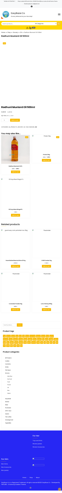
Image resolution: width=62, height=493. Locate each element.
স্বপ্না (18, 345)
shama (21, 342)
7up (4, 336)
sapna (11, 342)
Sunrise (34, 342)
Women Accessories (39, 447)
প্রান (54, 342)
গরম (45, 342)
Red (4, 342)
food (47, 336)
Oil (24, 127)
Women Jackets (37, 444)
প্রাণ (51, 342)
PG (43, 339)
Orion (34, 339)
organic (30, 339)
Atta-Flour (9, 376)
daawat (38, 336)
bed (20, 336)
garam (51, 336)
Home (24, 477)
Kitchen (7, 401)
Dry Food (9, 379)
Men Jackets (5, 470)
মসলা (4, 345)
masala (21, 339)
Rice (8, 342)
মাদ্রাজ (8, 345)
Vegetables (8, 423)
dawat (43, 336)
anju (17, 336)
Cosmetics (8, 364)
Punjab (51, 339)
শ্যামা (15, 345)
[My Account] (27, 28)
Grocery (20, 127)
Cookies (7, 361)
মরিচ (57, 342)
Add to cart (15, 120)
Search (19, 325)
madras (15, 339)
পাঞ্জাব (48, 342)
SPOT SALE (8, 411)
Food (8, 382)
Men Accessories (6, 467)
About (38, 477)
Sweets (7, 414)
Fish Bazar (8, 370)
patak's (39, 339)
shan (25, 342)
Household (8, 398)
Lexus (10, 339)
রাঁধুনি (36, 127)
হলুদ (21, 345)
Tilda (38, 342)
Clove (27, 336)
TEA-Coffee (8, 417)
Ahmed (8, 336)
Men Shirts (4, 464)
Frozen (9, 384)
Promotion (8, 408)
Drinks (7, 367)
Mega (25, 339)
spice (29, 342)
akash (13, 336)
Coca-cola (32, 336)
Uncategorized (9, 420)
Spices (9, 393)
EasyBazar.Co (18, 13)
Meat (6, 405)
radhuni (31, 127)
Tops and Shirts (37, 440)
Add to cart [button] (15, 172)
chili (23, 336)
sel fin (16, 342)
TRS (42, 342)
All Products (13, 127)
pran (46, 339)
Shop (31, 477)
